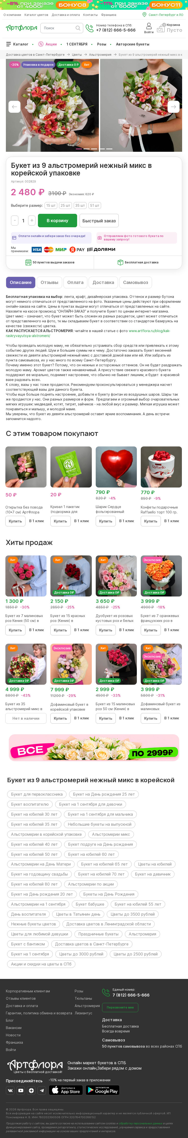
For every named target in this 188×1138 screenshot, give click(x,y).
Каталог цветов (36, 15)
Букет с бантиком (28, 944)
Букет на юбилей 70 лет (101, 874)
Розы (101, 44)
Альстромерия (142, 934)
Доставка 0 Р (68, 64)
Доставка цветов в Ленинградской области (108, 923)
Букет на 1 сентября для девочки (90, 804)
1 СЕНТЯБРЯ (77, 44)
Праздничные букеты (98, 934)
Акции (51, 44)
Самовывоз (135, 282)
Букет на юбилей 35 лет (34, 824)
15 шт (51, 205)
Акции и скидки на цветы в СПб (41, 964)
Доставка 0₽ (64, 592)
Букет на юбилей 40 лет (34, 844)
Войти (11, 1050)
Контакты (90, 15)
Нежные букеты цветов (33, 923)
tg (41, 1090)
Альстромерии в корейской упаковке (46, 834)
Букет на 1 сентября (30, 954)
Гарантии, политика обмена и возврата (39, 1013)
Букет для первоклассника (37, 794)
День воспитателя (28, 914)
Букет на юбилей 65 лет (104, 864)
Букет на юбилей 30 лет (34, 814)
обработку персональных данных (140, 1123)
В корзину (57, 220)
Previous (14, 107)
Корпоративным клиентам (28, 991)
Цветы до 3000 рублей (81, 954)
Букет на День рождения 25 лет (104, 794)
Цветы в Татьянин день (78, 914)
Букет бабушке (90, 904)
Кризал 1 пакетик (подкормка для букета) (65, 512)
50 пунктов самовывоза (123, 1046)
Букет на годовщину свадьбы (39, 874)
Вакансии (14, 1028)
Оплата (75, 282)
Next (173, 107)
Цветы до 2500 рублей (136, 954)
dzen (31, 1090)
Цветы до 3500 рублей (133, 914)
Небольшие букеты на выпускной (99, 824)
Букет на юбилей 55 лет (138, 904)
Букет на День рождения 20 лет (42, 894)
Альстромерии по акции (91, 884)
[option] (52, 105)
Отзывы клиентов (21, 998)
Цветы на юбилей (155, 864)
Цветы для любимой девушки (39, 934)
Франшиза (108, 15)
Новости (13, 1035)
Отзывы (49, 282)
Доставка (103, 282)
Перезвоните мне (120, 1007)
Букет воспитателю (30, 804)
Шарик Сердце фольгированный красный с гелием (111, 512)
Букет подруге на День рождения (100, 844)
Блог (10, 1020)
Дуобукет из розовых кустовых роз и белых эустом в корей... (115, 621)
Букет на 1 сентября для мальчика (100, 814)
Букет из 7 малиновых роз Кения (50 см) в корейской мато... (24, 621)
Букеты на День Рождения (108, 894)
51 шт (94, 205)
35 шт (80, 205)
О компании (12, 15)
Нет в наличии (25, 718)
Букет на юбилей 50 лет (34, 854)
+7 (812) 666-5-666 (116, 30)
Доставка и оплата (66, 15)
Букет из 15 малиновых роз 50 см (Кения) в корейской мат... (115, 709)
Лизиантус (83, 1013)
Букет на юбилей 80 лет (34, 884)
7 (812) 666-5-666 (131, 995)
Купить (15, 521)
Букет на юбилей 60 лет (91, 854)
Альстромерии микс (111, 834)
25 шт (65, 205)
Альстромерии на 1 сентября (38, 904)
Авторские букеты (132, 44)
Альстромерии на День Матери (41, 864)
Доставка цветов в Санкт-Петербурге (92, 944)
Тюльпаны (83, 998)
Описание (21, 282)
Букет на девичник (153, 874)
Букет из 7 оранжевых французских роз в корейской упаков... (160, 621)
